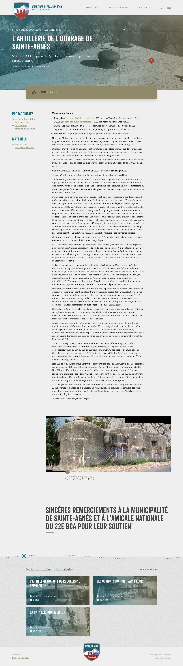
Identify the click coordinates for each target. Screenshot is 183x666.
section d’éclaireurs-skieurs (80, 118)
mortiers (83, 152)
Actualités (144, 7)
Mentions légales (20, 657)
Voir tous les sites (148, 569)
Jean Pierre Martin (85, 479)
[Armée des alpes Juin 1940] (21, 7)
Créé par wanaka (163, 657)
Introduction (91, 7)
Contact (16, 654)
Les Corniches (52, 30)
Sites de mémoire (118, 7)
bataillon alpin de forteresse (78, 121)
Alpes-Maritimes (31, 30)
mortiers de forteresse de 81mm (24, 146)
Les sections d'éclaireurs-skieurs (25, 127)
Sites (15, 30)
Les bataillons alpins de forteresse (25, 121)
